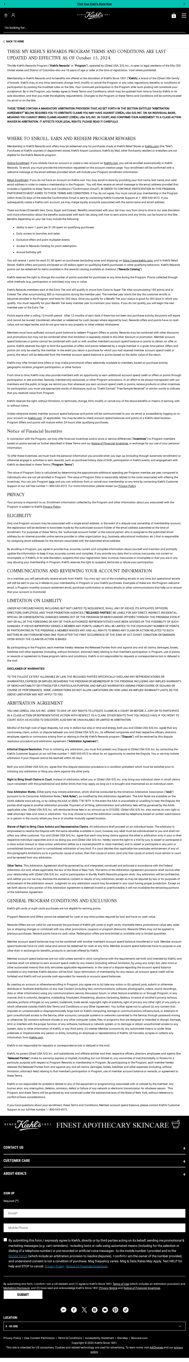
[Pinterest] (115, 1310)
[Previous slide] (4, 4)
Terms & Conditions (70, 1338)
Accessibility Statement (99, 1338)
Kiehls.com (152, 146)
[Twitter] (84, 1310)
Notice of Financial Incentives (110, 443)
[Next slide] (184, 4)
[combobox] (90, 27)
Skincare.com (139, 1338)
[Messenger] (63, 1310)
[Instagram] (94, 1310)
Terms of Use (121, 1284)
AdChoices (157, 1347)
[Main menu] (184, 15)
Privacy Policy (127, 486)
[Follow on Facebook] (74, 1310)
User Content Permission (39, 1338)
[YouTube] (105, 1310)
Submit (23, 1294)
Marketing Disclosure (16, 1288)
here (51, 481)
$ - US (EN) (12, 1326)
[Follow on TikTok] (126, 1310)
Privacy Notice (108, 1288)
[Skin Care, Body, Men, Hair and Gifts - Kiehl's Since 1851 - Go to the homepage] (93, 15)
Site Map (122, 1338)
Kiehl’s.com (111, 163)
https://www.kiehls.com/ (138, 260)
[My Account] (13, 15)
